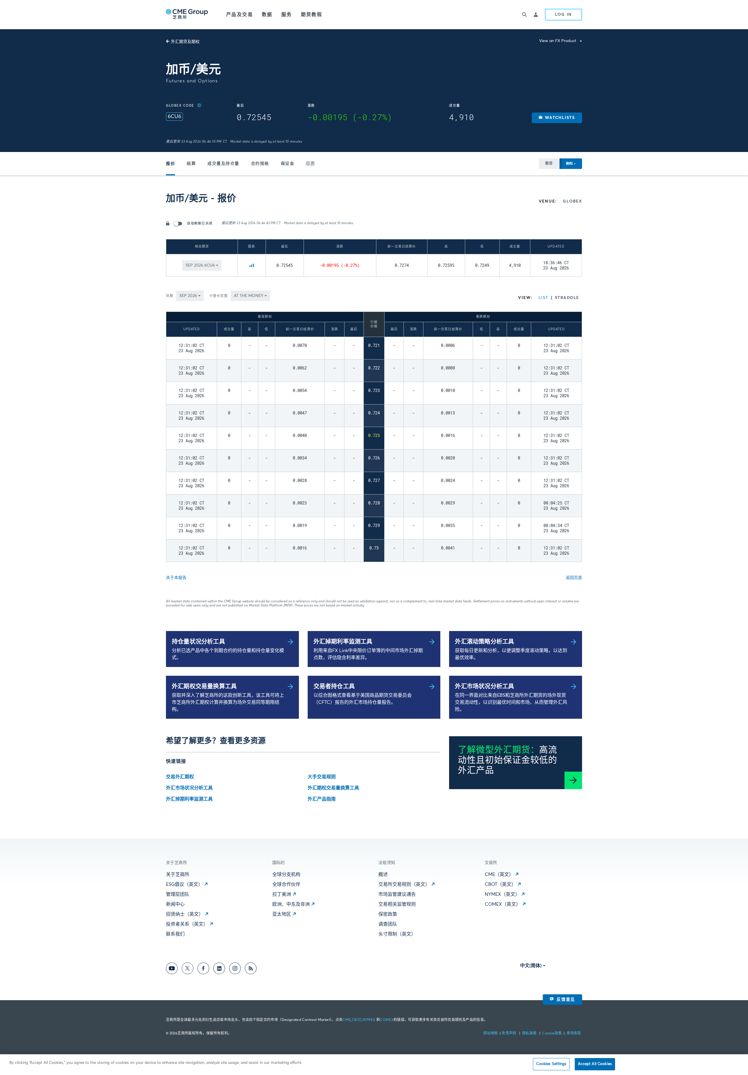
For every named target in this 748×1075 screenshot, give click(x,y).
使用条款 (574, 1033)
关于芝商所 (177, 874)
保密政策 (387, 914)
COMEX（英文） (503, 904)
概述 (383, 874)
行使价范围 (218, 296)
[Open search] (524, 14)
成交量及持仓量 (223, 164)
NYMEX (369, 1020)
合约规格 (260, 164)
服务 (286, 14)
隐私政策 (530, 1033)
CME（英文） (499, 874)
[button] (557, 118)
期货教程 (312, 14)
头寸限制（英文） (397, 934)
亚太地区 (281, 914)
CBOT (356, 1020)
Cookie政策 (552, 1033)
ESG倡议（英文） (184, 884)
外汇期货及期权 (185, 42)
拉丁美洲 (281, 894)
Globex (572, 201)
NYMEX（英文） (502, 894)
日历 (310, 164)
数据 (267, 14)
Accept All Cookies (595, 1064)
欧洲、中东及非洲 (291, 904)
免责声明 (509, 1033)
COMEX (387, 1020)
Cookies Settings (551, 1064)
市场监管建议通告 (397, 894)
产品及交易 (239, 14)
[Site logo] (187, 14)
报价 (170, 164)
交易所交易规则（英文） (404, 884)
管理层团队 (177, 894)
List (543, 298)
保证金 (288, 164)
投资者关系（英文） (187, 924)
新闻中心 (175, 904)
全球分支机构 (286, 874)
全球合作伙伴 (286, 884)
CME (346, 1020)
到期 (169, 296)
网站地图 (491, 1033)
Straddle (567, 298)
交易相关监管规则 (397, 904)
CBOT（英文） (500, 884)
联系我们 (175, 934)
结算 (191, 164)
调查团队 (387, 924)
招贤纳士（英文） (184, 914)
